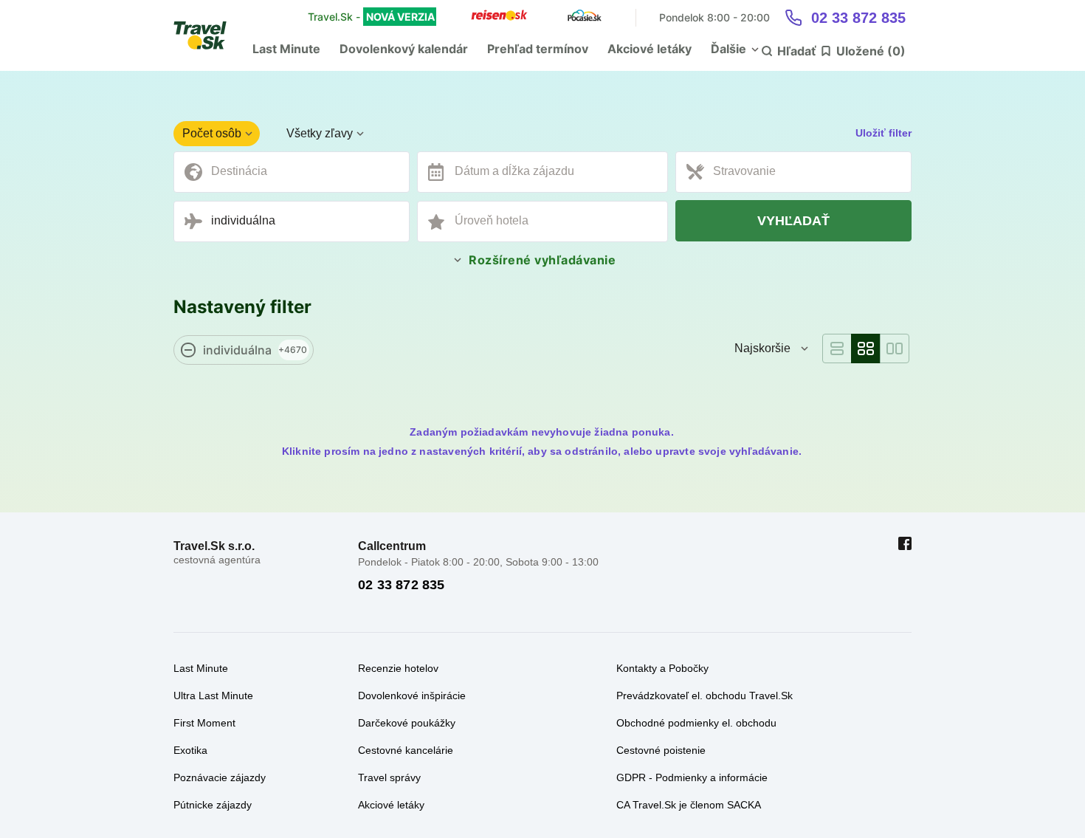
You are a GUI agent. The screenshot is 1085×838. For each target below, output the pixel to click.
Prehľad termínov (537, 48)
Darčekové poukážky (406, 723)
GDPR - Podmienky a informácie (692, 777)
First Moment (204, 723)
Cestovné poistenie (661, 750)
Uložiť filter (883, 133)
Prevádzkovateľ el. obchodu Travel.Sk (704, 695)
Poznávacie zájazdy (219, 777)
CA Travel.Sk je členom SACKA (688, 805)
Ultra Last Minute (213, 695)
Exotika (190, 750)
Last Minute (286, 48)
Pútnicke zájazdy (212, 805)
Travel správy (389, 777)
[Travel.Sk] (208, 35)
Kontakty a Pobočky (662, 668)
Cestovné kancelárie (405, 750)
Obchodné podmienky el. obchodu (696, 723)
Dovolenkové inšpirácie (412, 695)
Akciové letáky (649, 48)
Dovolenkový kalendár (404, 48)
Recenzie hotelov (398, 668)
